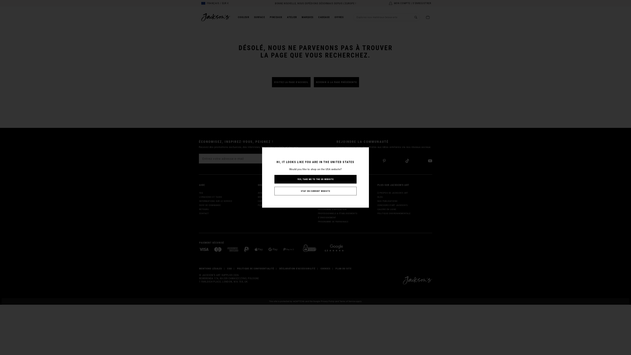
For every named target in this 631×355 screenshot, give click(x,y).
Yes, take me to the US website (315, 179)
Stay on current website (315, 191)
